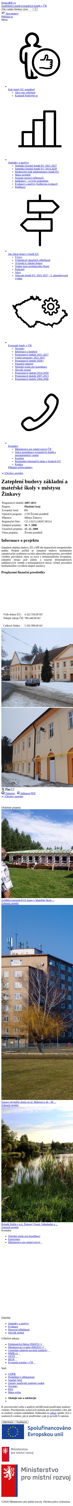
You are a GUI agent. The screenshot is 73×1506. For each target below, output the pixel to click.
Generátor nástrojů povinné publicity (29, 1350)
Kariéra (19, 464)
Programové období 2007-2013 (32, 376)
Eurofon (19, 458)
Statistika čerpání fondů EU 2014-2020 (36, 168)
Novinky (19, 348)
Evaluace (13, 1326)
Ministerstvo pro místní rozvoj (25, 1242)
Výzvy (18, 257)
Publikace (20, 187)
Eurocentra (14, 1239)
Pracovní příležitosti (18, 1329)
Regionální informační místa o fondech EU (38, 461)
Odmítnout (8, 1422)
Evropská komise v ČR (21, 1362)
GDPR (12, 1374)
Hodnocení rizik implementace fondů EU (37, 171)
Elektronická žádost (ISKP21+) (26, 1344)
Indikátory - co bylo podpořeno (31, 180)
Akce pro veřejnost (25, 92)
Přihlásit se (7, 16)
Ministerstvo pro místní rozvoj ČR (33, 449)
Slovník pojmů (23, 369)
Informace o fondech (26, 351)
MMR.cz (14, 1353)
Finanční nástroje (24, 363)
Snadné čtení (15, 1380)
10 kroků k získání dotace (28, 263)
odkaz (53, 1413)
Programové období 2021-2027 (32, 354)
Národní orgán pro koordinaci (31, 366)
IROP (12, 1359)
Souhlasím (21, 1422)
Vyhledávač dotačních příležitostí (32, 260)
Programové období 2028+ (29, 360)
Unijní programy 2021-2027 (30, 357)
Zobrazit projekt (10, 903)
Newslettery (26, 467)
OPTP (12, 1356)
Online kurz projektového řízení (32, 266)
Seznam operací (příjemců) (29, 177)
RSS (10, 1389)
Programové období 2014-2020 (32, 373)
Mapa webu (14, 1392)
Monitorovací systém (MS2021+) (27, 1347)
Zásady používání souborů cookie (26, 1383)
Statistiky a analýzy (18, 1323)
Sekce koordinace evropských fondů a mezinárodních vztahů (35, 454)
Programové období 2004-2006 (32, 379)
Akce (18, 272)
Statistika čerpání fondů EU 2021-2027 (36, 165)
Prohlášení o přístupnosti (21, 1377)
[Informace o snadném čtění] (36, 1314)
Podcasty (20, 269)
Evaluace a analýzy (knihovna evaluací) (36, 184)
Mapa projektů (23, 174)
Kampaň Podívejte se (26, 95)
